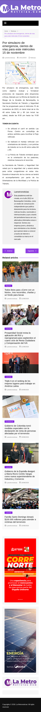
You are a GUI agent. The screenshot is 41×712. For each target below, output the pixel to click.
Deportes (8, 286)
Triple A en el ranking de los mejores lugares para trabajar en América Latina (20, 383)
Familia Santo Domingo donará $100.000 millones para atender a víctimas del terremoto (20, 519)
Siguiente (31, 251)
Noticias (33, 58)
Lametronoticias (9, 58)
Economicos (9, 421)
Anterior (9, 251)
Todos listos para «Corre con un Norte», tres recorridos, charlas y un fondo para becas (20, 292)
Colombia (8, 329)
